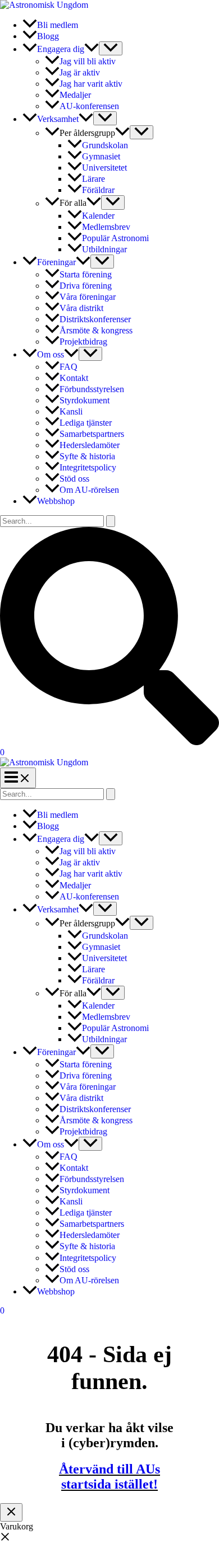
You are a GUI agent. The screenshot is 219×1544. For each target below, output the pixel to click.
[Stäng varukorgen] (11, 1512)
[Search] (110, 794)
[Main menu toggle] (18, 778)
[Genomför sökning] (110, 521)
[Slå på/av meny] (110, 48)
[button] (91, 49)
